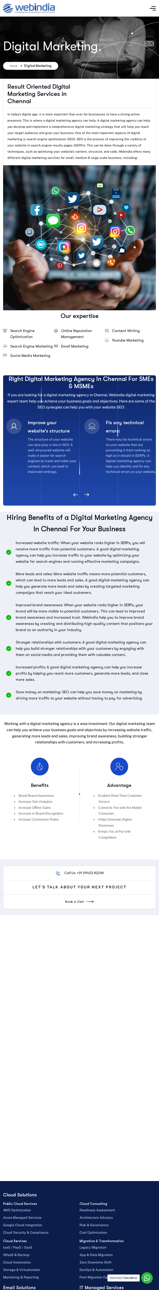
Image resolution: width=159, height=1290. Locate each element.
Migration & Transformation (102, 1241)
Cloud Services (15, 1241)
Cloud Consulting (93, 1204)
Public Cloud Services (20, 1204)
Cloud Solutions (20, 1194)
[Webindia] (29, 8)
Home (13, 65)
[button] (75, 495)
